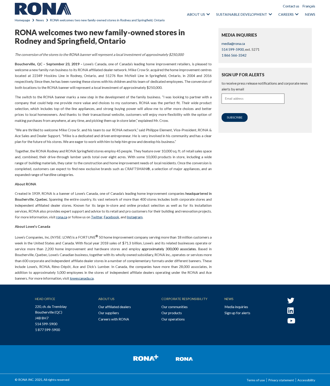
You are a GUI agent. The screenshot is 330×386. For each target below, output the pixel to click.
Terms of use (255, 380)
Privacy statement (281, 380)
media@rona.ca (233, 43)
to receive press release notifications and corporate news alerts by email (265, 86)
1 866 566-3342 (234, 55)
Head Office (45, 299)
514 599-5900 (233, 49)
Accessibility (306, 380)
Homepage (22, 20)
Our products (171, 313)
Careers (286, 14)
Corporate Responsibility (184, 299)
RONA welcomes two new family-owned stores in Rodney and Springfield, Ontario (107, 20)
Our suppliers (108, 313)
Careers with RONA (113, 319)
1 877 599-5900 (47, 329)
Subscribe (234, 117)
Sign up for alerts (237, 313)
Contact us (291, 6)
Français (308, 6)
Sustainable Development (241, 14)
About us (196, 14)
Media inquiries (236, 307)
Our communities (174, 307)
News (310, 14)
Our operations (173, 319)
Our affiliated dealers (114, 307)
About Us (106, 299)
